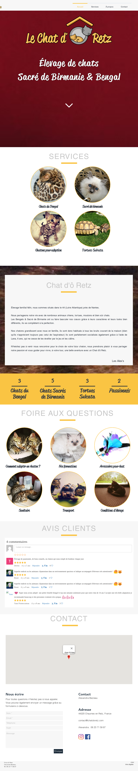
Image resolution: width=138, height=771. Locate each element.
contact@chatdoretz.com (91, 720)
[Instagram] (81, 736)
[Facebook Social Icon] (87, 736)
